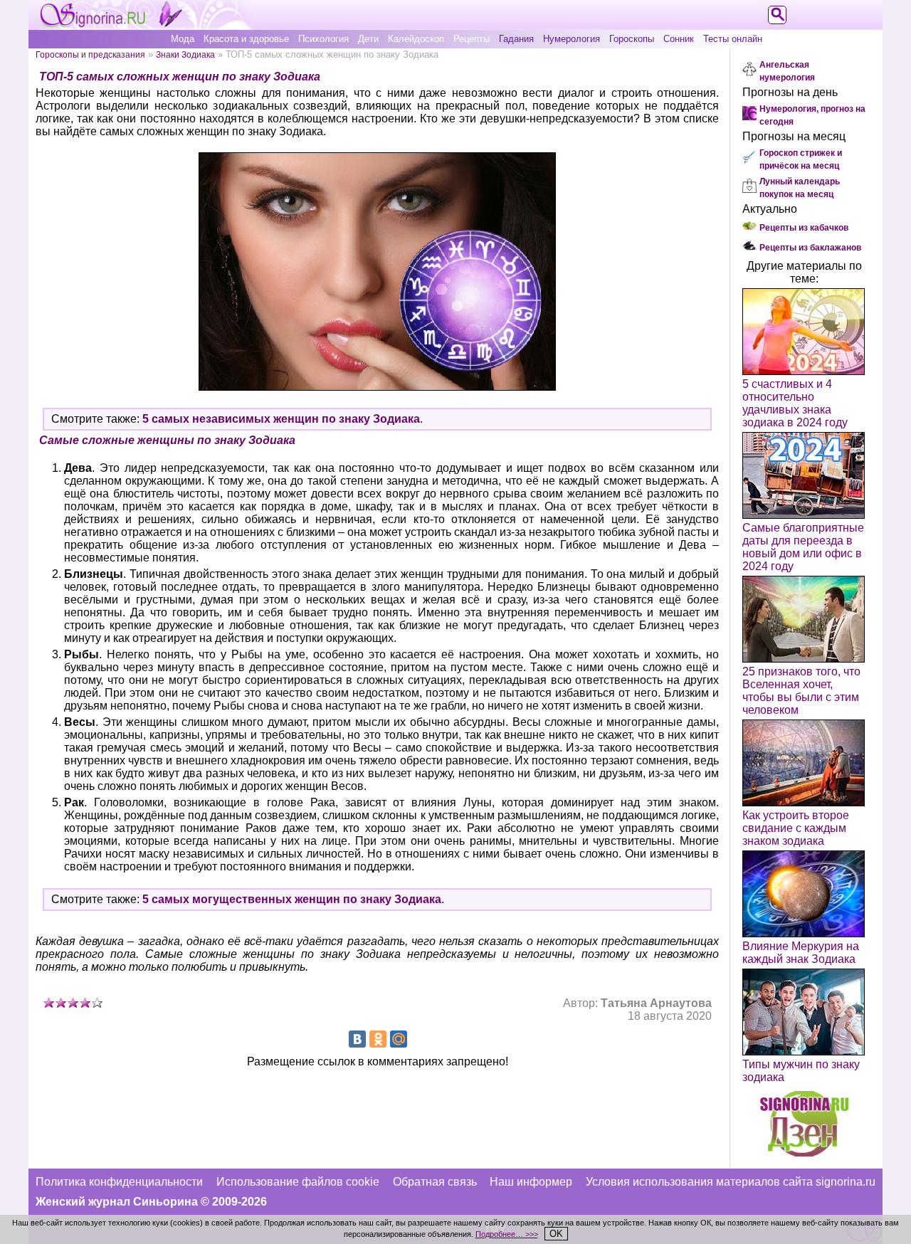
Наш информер (531, 1182)
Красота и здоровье (246, 38)
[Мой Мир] (398, 1039)
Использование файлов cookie (297, 1182)
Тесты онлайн (732, 38)
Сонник (678, 38)
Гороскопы (631, 38)
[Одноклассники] (377, 1039)
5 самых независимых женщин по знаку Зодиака (281, 419)
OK (556, 1233)
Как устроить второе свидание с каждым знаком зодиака (795, 828)
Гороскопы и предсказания (90, 54)
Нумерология (571, 38)
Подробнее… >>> (506, 1234)
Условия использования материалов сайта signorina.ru (730, 1182)
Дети (368, 38)
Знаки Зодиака (185, 54)
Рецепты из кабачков (803, 228)
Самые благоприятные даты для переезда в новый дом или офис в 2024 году (803, 547)
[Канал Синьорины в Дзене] (804, 1153)
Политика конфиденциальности (119, 1182)
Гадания (516, 38)
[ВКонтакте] (357, 1039)
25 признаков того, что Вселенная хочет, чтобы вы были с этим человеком (801, 690)
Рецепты (471, 38)
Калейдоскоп (416, 38)
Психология (323, 38)
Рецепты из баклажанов (810, 248)
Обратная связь (435, 1182)
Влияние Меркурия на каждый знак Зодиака (800, 952)
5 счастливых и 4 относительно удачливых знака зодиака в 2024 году (795, 403)
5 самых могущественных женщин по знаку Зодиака (291, 899)
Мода (182, 38)
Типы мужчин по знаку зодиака (801, 1070)
